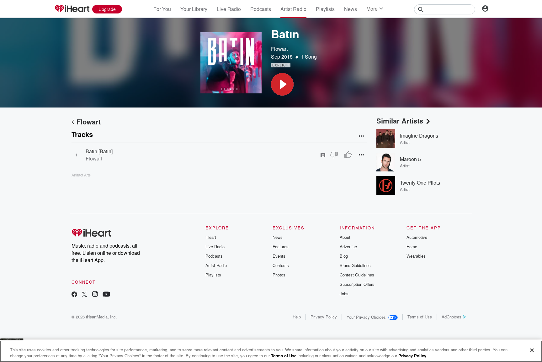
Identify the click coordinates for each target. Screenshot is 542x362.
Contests (281, 265)
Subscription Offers (357, 284)
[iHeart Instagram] (95, 294)
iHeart (210, 237)
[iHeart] (72, 9)
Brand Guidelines (355, 265)
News (350, 9)
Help (297, 317)
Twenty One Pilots (420, 182)
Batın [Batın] (99, 151)
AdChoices (451, 317)
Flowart (279, 48)
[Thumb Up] (347, 155)
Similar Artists (399, 121)
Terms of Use (419, 317)
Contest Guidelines (357, 275)
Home (411, 246)
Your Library (193, 9)
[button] (282, 84)
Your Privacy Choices (366, 317)
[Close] (532, 350)
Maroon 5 (410, 159)
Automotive (416, 237)
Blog (344, 256)
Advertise (348, 246)
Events (279, 256)
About (345, 237)
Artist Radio (293, 9)
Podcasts (260, 9)
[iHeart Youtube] (106, 294)
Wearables (416, 256)
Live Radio (229, 9)
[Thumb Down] (334, 155)
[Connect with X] (84, 294)
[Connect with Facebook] (74, 294)
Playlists (325, 9)
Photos (279, 275)
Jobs (344, 293)
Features (281, 246)
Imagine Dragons (419, 135)
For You (162, 9)
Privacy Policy (324, 317)
